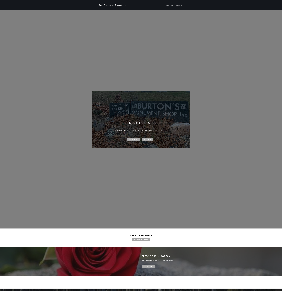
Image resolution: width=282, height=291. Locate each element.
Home (167, 5)
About (172, 5)
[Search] (181, 5)
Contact (178, 5)
